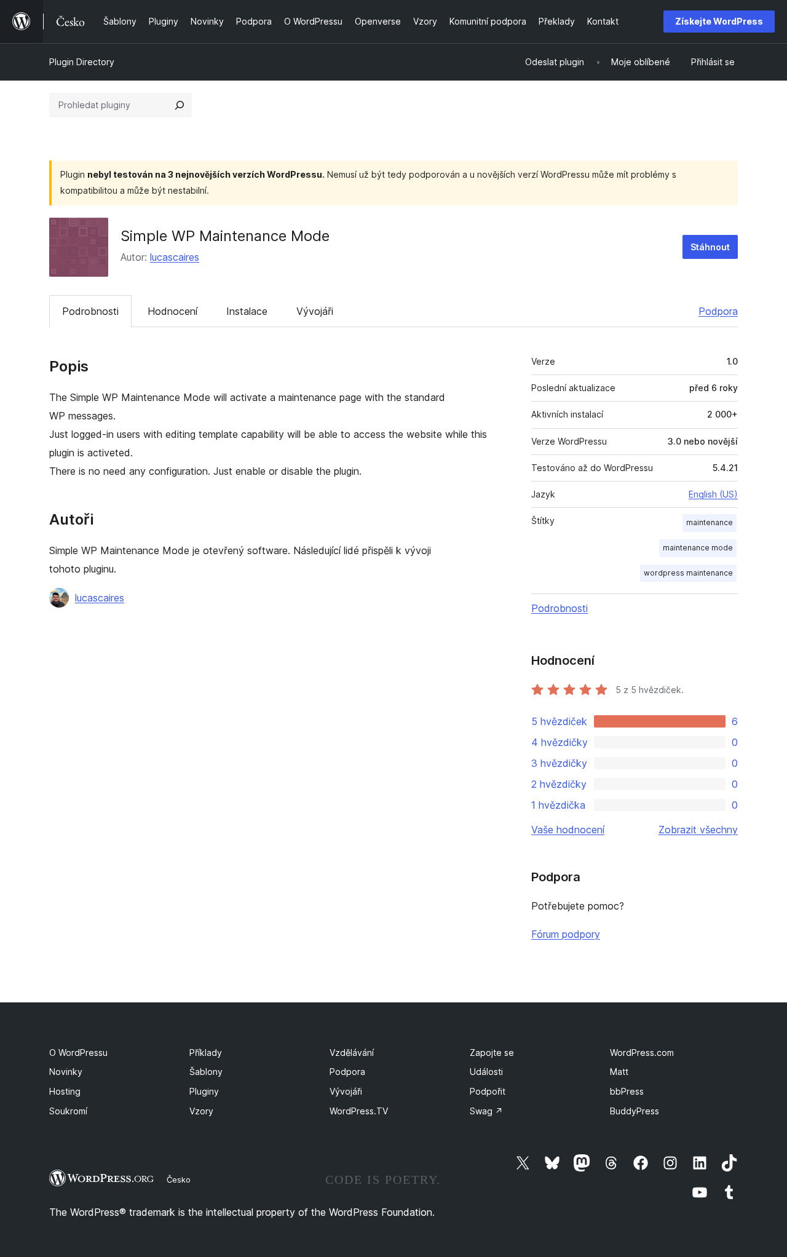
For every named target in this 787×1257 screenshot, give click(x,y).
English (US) (713, 494)
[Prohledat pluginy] (179, 105)
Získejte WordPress (719, 21)
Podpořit (487, 1091)
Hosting (65, 1091)
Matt (619, 1071)
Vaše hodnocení (567, 829)
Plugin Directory (81, 62)
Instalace (246, 311)
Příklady (205, 1052)
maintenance (709, 522)
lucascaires (174, 257)
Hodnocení (172, 311)
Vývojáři (314, 311)
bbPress (627, 1091)
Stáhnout (710, 247)
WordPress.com (642, 1052)
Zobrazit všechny (698, 829)
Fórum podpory (565, 934)
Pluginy (204, 1091)
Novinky (65, 1071)
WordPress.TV (359, 1111)
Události (486, 1071)
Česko (179, 1179)
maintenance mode (698, 547)
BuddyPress (634, 1111)
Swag (486, 1111)
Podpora (718, 311)
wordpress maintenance (688, 572)
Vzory (201, 1111)
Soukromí (68, 1111)
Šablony (206, 1071)
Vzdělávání (352, 1052)
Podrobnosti (90, 311)
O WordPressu (78, 1052)
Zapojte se (492, 1052)
